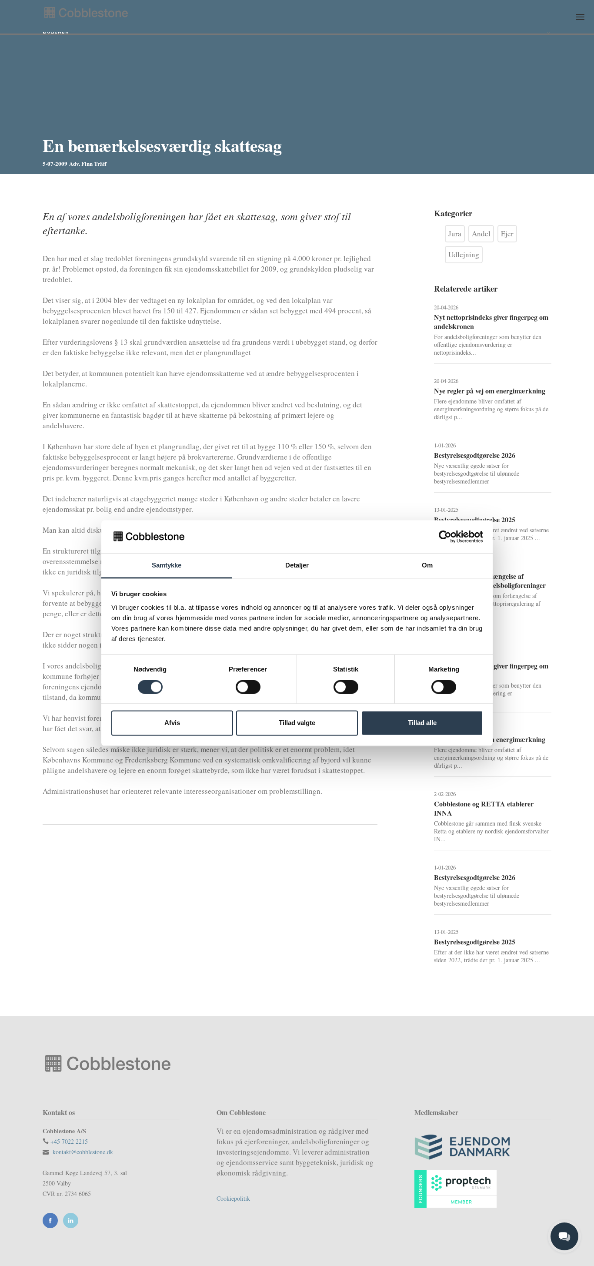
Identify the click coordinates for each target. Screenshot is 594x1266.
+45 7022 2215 (69, 1141)
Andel (481, 233)
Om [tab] (427, 565)
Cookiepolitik (233, 1198)
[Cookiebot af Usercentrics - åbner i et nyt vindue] (445, 536)
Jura (454, 233)
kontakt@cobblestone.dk (83, 1152)
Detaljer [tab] (297, 565)
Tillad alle (422, 723)
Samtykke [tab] (167, 565)
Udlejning (463, 254)
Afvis (172, 723)
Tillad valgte (297, 723)
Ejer (507, 233)
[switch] (248, 687)
